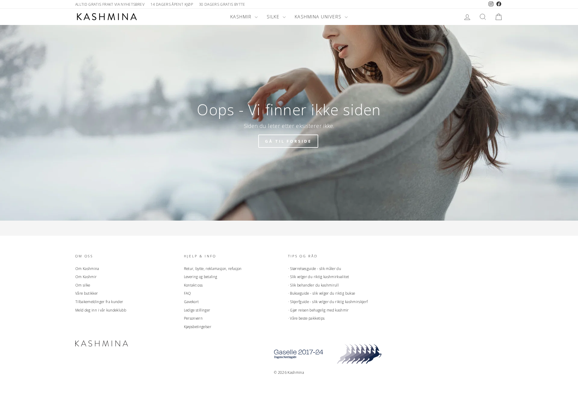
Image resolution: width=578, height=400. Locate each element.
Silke (274, 17)
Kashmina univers (319, 17)
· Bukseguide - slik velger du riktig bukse (321, 293)
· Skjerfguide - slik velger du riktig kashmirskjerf (328, 301)
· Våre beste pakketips (306, 318)
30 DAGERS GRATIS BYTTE (222, 4)
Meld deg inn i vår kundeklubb (100, 310)
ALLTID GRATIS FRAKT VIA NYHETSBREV (109, 4)
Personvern (193, 318)
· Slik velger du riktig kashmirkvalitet (318, 276)
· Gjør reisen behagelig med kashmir (318, 310)
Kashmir (241, 17)
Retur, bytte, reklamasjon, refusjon (213, 268)
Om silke (82, 285)
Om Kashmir (86, 276)
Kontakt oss (193, 285)
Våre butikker (86, 293)
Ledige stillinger (197, 310)
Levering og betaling (200, 276)
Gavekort (191, 301)
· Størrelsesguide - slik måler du (314, 268)
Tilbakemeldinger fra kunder (99, 301)
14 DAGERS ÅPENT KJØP (172, 4)
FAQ (187, 293)
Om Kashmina (87, 268)
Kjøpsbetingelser (198, 326)
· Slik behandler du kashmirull (313, 285)
